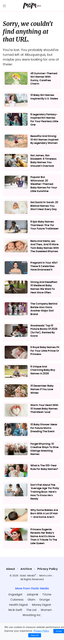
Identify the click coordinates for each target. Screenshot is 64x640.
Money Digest (41, 604)
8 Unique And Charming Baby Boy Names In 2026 (42, 370)
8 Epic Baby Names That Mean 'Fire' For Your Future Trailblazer (44, 225)
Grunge (44, 599)
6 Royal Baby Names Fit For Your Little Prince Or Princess (44, 351)
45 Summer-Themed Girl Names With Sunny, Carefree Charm (43, 78)
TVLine (46, 594)
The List (31, 610)
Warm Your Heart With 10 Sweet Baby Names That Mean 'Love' (44, 408)
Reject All (34, 635)
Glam (31, 599)
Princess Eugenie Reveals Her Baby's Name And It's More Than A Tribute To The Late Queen (43, 536)
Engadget (15, 594)
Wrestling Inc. (32, 615)
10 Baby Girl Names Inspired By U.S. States (44, 97)
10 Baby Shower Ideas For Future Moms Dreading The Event (43, 428)
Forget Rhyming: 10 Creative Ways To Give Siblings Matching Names (44, 449)
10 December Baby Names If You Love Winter (42, 389)
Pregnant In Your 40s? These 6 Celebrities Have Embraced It (44, 266)
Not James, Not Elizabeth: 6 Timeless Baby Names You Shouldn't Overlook (43, 160)
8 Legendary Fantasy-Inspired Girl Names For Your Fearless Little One (44, 119)
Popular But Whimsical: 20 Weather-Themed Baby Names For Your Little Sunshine (43, 184)
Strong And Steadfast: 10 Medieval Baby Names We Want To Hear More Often (44, 287)
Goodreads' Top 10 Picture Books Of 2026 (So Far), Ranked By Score (43, 330)
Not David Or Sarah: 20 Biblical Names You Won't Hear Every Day (44, 206)
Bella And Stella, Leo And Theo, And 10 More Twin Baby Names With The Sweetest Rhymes (44, 246)
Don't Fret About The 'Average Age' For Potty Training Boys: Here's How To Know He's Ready (44, 492)
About (10, 569)
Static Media (27, 575)
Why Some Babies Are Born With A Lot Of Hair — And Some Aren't (44, 513)
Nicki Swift (15, 610)
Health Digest (18, 604)
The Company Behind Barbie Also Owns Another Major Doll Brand (43, 309)
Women (46, 610)
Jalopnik (32, 594)
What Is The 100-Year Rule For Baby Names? (44, 467)
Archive (26, 569)
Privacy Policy (47, 569)
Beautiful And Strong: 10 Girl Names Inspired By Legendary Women (44, 139)
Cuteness (16, 599)
